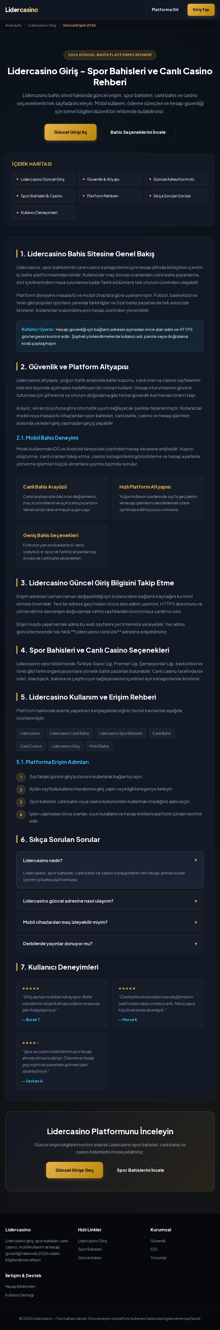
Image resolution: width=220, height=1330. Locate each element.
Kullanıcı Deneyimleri (39, 212)
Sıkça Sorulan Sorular (172, 195)
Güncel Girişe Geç (75, 1170)
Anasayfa (13, 25)
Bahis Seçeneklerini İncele (138, 132)
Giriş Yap (201, 9)
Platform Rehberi (102, 195)
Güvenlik (158, 1240)
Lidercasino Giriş (42, 25)
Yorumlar (159, 1257)
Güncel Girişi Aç (70, 132)
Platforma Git (165, 9)
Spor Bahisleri (90, 1249)
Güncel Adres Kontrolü (173, 179)
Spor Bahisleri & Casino (41, 195)
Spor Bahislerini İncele (140, 1170)
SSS (154, 1249)
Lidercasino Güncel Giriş (42, 179)
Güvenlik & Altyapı (103, 179)
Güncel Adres (89, 1257)
